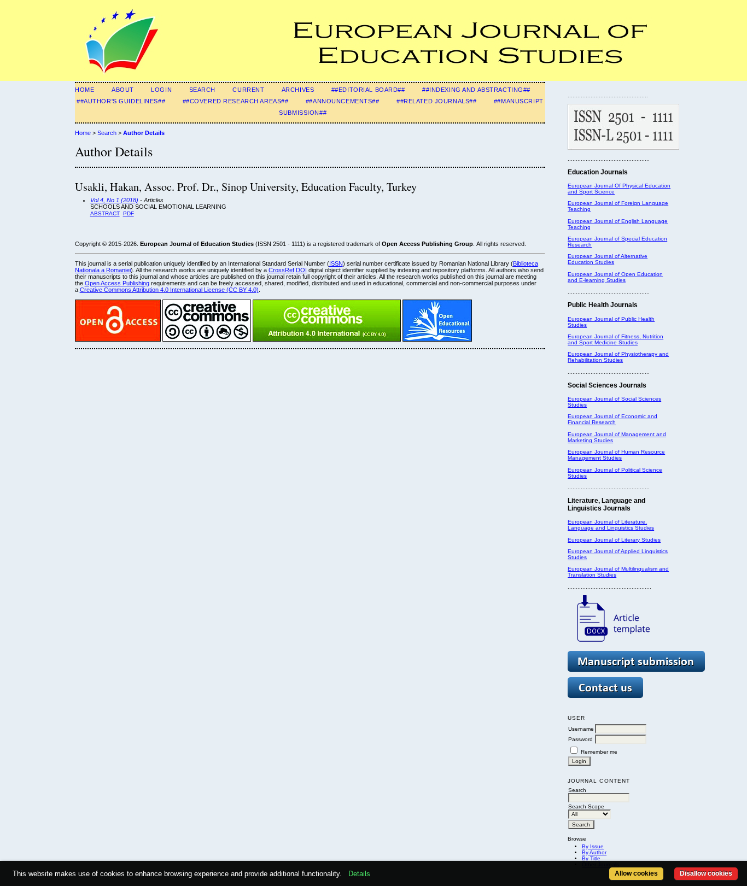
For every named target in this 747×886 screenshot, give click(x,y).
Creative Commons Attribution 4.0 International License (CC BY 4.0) (169, 289)
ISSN (336, 263)
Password (580, 739)
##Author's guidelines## (121, 101)
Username (581, 729)
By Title (591, 858)
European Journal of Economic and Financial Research (612, 419)
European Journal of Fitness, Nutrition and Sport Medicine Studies (615, 339)
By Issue (593, 846)
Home (84, 89)
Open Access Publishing (117, 283)
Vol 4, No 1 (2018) (114, 200)
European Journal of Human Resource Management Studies (616, 455)
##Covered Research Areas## (236, 101)
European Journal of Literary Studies (614, 540)
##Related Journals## (436, 101)
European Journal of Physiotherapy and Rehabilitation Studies (618, 357)
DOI (301, 270)
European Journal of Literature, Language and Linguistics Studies (611, 525)
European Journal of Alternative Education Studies (607, 259)
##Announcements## (343, 101)
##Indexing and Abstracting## (476, 89)
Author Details (144, 133)
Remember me (599, 752)
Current (248, 89)
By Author (594, 852)
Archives (298, 89)
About (123, 89)
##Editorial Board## (368, 89)
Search (202, 89)
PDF (128, 213)
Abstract (105, 213)
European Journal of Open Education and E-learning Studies (615, 277)
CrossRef (281, 270)
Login (161, 89)
